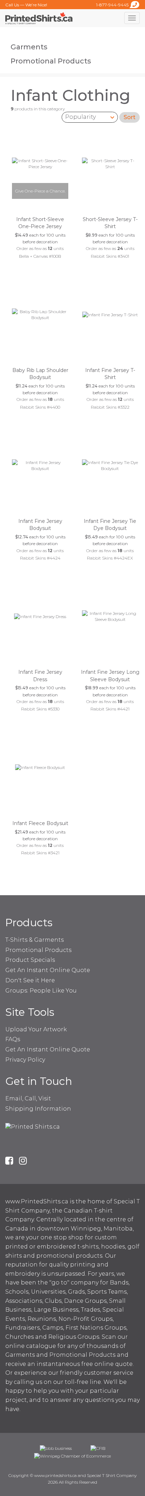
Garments (29, 47)
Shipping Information (38, 1108)
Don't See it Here (30, 980)
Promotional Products (51, 61)
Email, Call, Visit (28, 1098)
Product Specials (30, 960)
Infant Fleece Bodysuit (40, 823)
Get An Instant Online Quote (47, 970)
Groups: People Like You (41, 990)
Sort (129, 117)
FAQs (12, 1039)
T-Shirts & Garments (34, 939)
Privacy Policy (25, 1059)
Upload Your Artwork (36, 1029)
